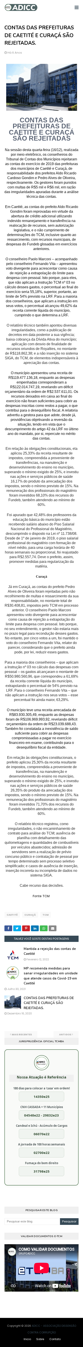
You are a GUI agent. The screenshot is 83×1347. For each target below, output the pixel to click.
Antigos (65, 1034)
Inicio (27, 1339)
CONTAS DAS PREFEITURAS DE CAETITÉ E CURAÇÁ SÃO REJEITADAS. (49, 1003)
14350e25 (42, 1096)
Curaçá (30, 915)
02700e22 (42, 1152)
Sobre (40, 1339)
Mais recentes (22, 1034)
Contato (55, 1339)
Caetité (12, 915)
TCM (45, 915)
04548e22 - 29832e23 (41, 1115)
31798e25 (42, 1171)
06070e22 (42, 1134)
